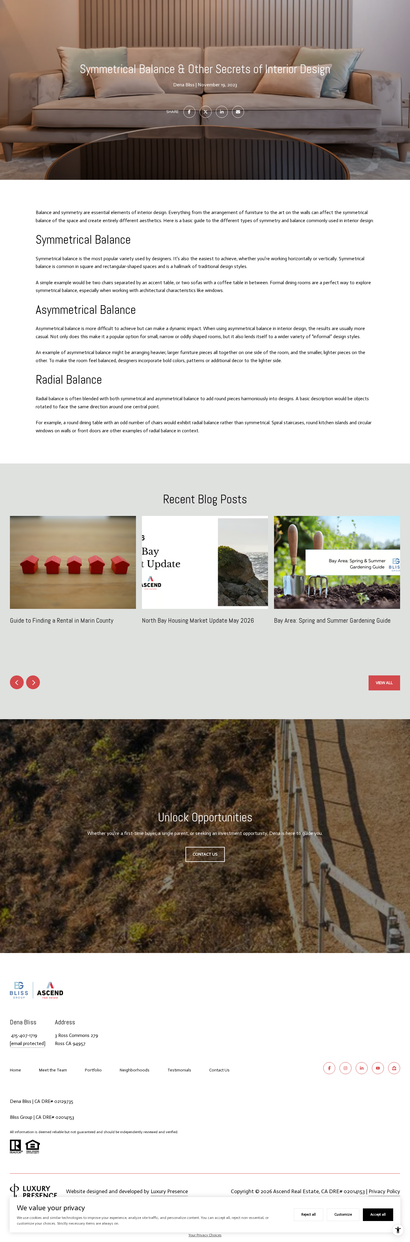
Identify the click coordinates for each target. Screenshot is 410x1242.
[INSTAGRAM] (345, 1068)
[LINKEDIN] (362, 1068)
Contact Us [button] (205, 854)
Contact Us (219, 1070)
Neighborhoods (134, 1070)
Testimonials (179, 1070)
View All (384, 682)
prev (17, 682)
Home (15, 1070)
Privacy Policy (384, 1191)
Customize (343, 1214)
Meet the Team (53, 1070)
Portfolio (93, 1070)
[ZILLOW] (394, 1068)
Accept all (378, 1214)
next (33, 682)
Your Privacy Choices (205, 1235)
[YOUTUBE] (378, 1068)
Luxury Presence (169, 1191)
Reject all (308, 1214)
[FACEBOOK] (329, 1068)
